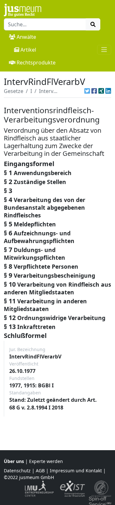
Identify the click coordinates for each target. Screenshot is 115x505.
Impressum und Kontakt (76, 470)
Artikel (28, 49)
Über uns (14, 461)
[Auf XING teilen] (101, 91)
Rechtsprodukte (36, 62)
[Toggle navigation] (104, 50)
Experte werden (46, 461)
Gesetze (13, 91)
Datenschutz (17, 470)
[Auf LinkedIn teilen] (108, 91)
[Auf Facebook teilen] (94, 91)
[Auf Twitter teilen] (87, 91)
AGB (40, 470)
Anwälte (26, 36)
